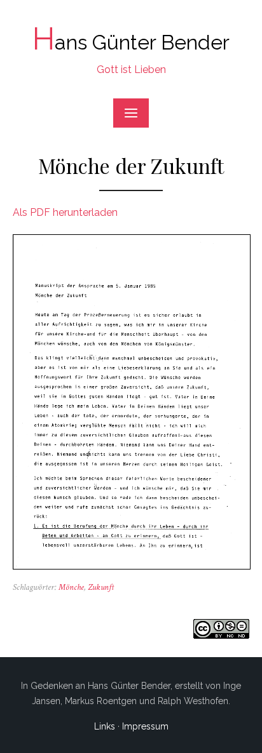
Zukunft (101, 587)
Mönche (71, 587)
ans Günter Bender (131, 42)
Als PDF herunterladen (65, 212)
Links (104, 726)
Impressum (145, 726)
